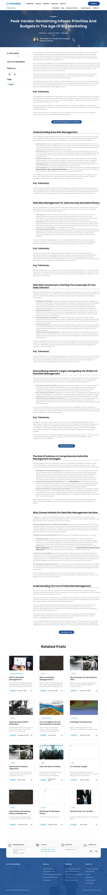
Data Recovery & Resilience (74, 874)
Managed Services (49, 871)
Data (72, 763)
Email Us (68, 845)
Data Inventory (74, 481)
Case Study (74, 718)
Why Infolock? (90, 871)
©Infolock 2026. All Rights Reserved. (17, 890)
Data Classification (71, 880)
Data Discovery (70, 877)
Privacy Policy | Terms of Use (91, 890)
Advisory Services (49, 869)
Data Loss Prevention (72, 871)
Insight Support (90, 880)
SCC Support (90, 883)
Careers (88, 874)
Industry (43, 673)
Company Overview (92, 869)
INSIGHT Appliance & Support (52, 874)
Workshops (46, 880)
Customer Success (46, 718)
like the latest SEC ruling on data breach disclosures (51, 169)
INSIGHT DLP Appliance (42, 548)
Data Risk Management (17, 673)
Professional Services (50, 877)
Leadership (89, 877)
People (53, 17)
